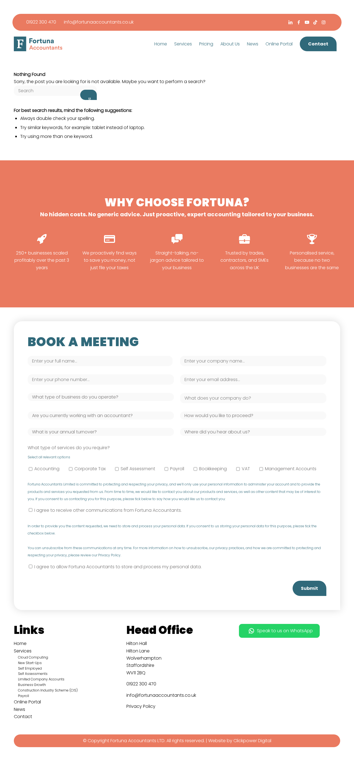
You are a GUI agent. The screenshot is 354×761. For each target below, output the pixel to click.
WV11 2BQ (135, 673)
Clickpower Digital (252, 740)
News (19, 709)
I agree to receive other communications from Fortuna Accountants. (108, 510)
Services (23, 651)
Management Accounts (290, 469)
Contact (23, 716)
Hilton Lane (138, 651)
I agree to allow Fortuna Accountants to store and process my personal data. (118, 567)
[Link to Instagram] (323, 22)
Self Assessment (138, 469)
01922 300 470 (41, 22)
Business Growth (32, 684)
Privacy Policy (140, 706)
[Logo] (38, 44)
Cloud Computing (33, 657)
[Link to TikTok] (315, 22)
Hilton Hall (136, 643)
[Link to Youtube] (307, 22)
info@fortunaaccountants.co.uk (99, 22)
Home (20, 643)
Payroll (177, 469)
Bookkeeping (213, 469)
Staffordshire (140, 665)
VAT (246, 469)
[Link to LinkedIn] (290, 22)
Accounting (46, 469)
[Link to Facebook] (299, 22)
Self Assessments (33, 673)
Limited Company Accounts (41, 679)
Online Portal (27, 702)
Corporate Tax (90, 469)
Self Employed (30, 668)
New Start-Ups (30, 662)
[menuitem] (161, 44)
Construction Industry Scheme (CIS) (48, 690)
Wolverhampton (144, 658)
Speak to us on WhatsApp (285, 631)
